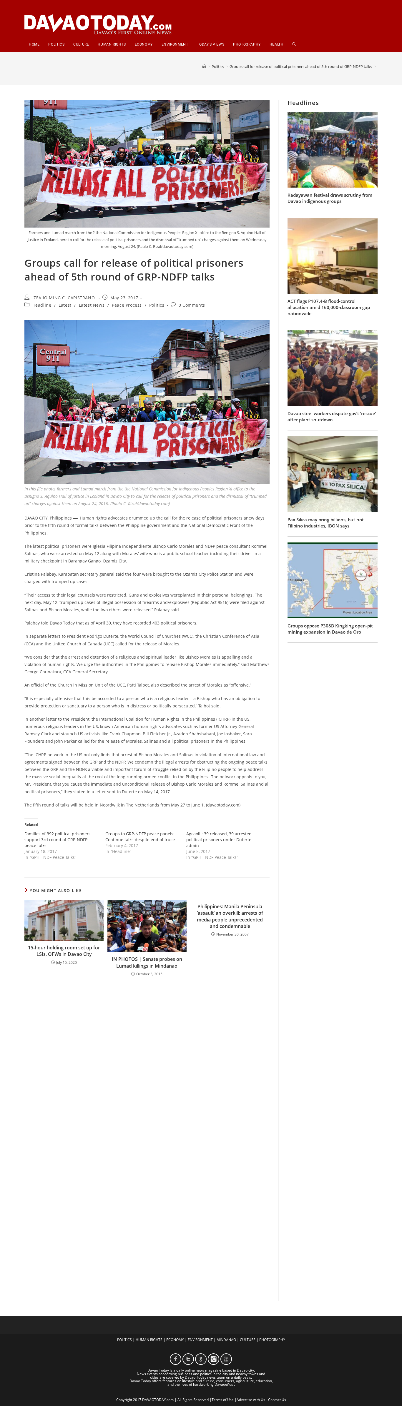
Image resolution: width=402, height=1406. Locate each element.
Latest (65, 305)
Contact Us (277, 1399)
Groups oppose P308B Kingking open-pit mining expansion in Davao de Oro (330, 629)
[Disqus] (147, 1058)
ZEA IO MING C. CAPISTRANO (64, 297)
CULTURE (247, 1339)
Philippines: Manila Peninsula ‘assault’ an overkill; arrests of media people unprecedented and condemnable (230, 916)
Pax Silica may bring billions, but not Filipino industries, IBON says (326, 523)
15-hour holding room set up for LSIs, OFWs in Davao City (64, 950)
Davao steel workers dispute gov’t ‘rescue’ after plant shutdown (332, 416)
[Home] (204, 66)
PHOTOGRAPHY (272, 1339)
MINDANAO (226, 1339)
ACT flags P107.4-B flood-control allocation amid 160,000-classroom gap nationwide (329, 307)
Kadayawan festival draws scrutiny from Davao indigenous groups (330, 198)
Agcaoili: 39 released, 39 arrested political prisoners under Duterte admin (219, 839)
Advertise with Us (251, 1399)
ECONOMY (175, 1339)
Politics (157, 305)
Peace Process (127, 305)
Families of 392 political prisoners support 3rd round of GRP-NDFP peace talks (57, 839)
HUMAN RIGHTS (149, 1339)
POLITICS (124, 1339)
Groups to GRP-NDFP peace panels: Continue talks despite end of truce (140, 836)
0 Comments (192, 305)
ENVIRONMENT (200, 1339)
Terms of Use (223, 1399)
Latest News (92, 305)
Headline (42, 305)
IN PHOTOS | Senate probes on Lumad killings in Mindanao (147, 962)
